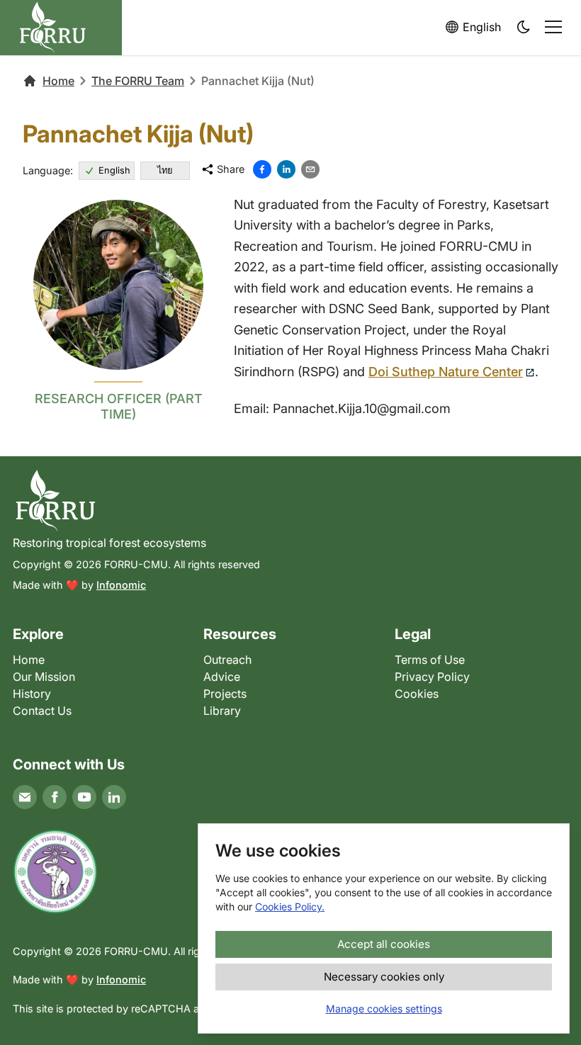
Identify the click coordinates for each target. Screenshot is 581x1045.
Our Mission (44, 677)
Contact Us (42, 711)
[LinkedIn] (114, 797)
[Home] (290, 500)
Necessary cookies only (384, 976)
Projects (225, 694)
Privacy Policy (432, 677)
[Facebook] (55, 797)
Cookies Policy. (290, 906)
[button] (524, 27)
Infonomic (121, 585)
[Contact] (25, 797)
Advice (221, 677)
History (32, 694)
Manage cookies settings (384, 1008)
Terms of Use (430, 660)
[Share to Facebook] (262, 169)
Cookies (417, 694)
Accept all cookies (383, 944)
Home (58, 81)
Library (222, 711)
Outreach (227, 660)
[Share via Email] (310, 169)
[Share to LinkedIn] (286, 169)
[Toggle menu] (553, 27)
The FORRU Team (137, 81)
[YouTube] (84, 797)
